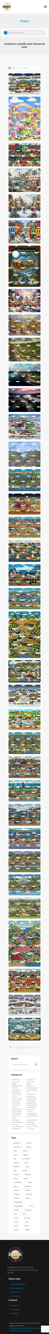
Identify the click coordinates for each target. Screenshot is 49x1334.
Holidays (15, 1120)
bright (25, 1155)
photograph (18, 1202)
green (26, 1178)
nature (16, 1190)
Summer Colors (30, 1110)
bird (15, 1151)
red (15, 1214)
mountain (27, 1186)
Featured (16, 1101)
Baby (14, 1084)
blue (15, 1155)
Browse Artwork (18, 1284)
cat (15, 1159)
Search (35, 1064)
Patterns (30, 1086)
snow (16, 1218)
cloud (16, 1163)
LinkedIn (15, 1313)
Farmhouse (17, 1099)
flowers (28, 1174)
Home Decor (17, 1122)
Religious (31, 1096)
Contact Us (16, 1296)
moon (16, 1186)
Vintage (30, 1122)
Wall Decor (31, 1124)
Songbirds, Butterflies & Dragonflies (32, 1105)
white (26, 1226)
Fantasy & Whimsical (16, 1093)
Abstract (15, 1079)
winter (16, 1230)
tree (26, 1222)
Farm (14, 1096)
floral (25, 1170)
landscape (18, 1182)
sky (24, 1214)
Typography (32, 1113)
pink (31, 1206)
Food (14, 1107)
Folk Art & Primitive (16, 1104)
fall (15, 1170)
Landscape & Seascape (17, 1127)
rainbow (28, 1210)
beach (28, 1147)
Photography (32, 1088)
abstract (17, 1143)
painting (29, 1194)
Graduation (17, 1111)
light (30, 1182)
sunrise (27, 1218)
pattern (16, 1198)
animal (28, 1143)
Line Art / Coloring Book (31, 1081)
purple (16, 1210)
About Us (15, 1292)
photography (18, 1206)
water (16, 1226)
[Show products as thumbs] (9, 68)
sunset (16, 1222)
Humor (15, 1124)
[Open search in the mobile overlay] (24, 33)
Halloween (16, 1113)
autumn (17, 1147)
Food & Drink (17, 1109)
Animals (15, 1081)
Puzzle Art (31, 1094)
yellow (27, 1230)
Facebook (15, 1305)
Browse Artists (17, 1288)
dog (27, 1166)
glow (15, 1178)
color (26, 1163)
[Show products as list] (13, 68)
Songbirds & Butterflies (32, 1100)
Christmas (16, 1090)
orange (16, 1194)
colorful (16, 1166)
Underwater (32, 1120)
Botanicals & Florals (17, 1087)
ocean (27, 1190)
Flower (16, 1174)
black (25, 1151)
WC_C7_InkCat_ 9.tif (32, 1127)
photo (28, 1198)
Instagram (15, 1309)
